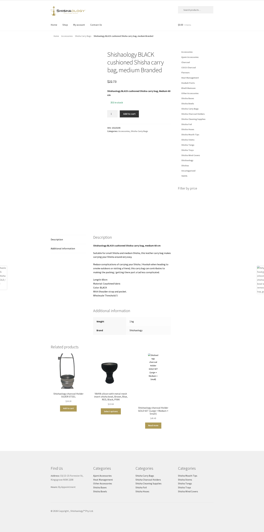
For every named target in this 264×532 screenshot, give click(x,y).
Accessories (67, 36)
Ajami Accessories (190, 57)
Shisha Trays (187, 150)
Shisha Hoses (187, 129)
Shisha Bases (187, 98)
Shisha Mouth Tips (190, 134)
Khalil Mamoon (188, 88)
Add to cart (129, 113)
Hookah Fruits (188, 83)
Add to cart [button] (68, 408)
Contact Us (96, 24)
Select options (111, 411)
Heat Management (190, 77)
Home (54, 24)
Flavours (185, 72)
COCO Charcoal (188, 67)
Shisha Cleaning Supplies (193, 119)
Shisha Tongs (187, 145)
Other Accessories (190, 93)
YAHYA (184, 176)
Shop (65, 24)
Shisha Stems (187, 139)
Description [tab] (57, 239)
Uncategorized (188, 170)
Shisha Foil (186, 124)
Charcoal (185, 62)
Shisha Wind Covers (190, 155)
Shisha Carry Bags (83, 36)
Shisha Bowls (187, 103)
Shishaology (136, 330)
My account (79, 24)
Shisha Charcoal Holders (193, 114)
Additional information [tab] (63, 248)
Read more (153, 425)
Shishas (185, 165)
